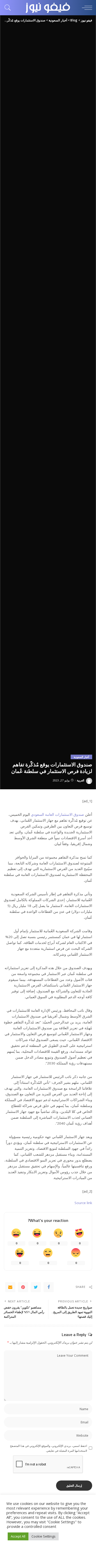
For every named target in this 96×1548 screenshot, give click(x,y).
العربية (80, 780)
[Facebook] (49, 1287)
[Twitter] (36, 1287)
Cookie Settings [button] (43, 1536)
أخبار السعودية (81, 757)
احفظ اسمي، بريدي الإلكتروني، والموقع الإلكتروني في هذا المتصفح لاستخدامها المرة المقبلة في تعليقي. (48, 1448)
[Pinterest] (23, 1287)
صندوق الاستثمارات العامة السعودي (57, 814)
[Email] (10, 1287)
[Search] (9, 7)
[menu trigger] (85, 7)
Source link (83, 1202)
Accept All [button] (18, 1536)
